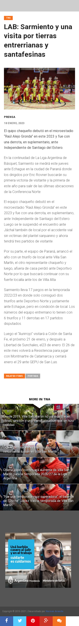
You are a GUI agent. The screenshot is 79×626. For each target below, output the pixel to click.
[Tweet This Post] (19, 621)
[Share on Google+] (46, 621)
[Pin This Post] (33, 621)
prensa (9, 117)
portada (33, 376)
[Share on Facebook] (6, 621)
